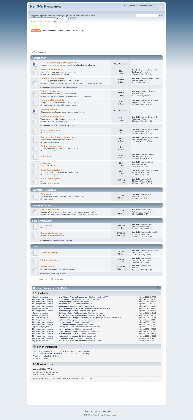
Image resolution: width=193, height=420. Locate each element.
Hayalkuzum (59, 83)
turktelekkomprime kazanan (70, 331)
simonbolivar (54, 121)
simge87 (51, 133)
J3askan (89, 83)
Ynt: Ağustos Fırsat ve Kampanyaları (73, 297)
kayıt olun (68, 16)
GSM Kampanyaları (50, 130)
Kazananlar (46, 225)
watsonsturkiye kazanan (68, 311)
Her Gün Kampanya (45, 6)
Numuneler (46, 156)
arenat (42, 374)
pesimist (36, 374)
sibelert (67, 83)
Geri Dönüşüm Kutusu (59, 274)
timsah (52, 83)
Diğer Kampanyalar (50, 170)
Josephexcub (50, 374)
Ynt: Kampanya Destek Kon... (143, 212)
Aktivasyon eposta (79, 16)
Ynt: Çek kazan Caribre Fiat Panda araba (75, 308)
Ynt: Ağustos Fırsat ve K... (141, 119)
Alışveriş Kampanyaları (52, 117)
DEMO (149, 194)
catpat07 (82, 83)
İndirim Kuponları (49, 109)
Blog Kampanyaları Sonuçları (61, 240)
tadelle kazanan (65, 322)
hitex (149, 266)
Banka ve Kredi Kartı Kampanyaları (58, 137)
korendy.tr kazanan (66, 329)
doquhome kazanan (67, 324)
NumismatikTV (152, 70)
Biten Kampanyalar (50, 179)
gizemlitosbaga (98, 83)
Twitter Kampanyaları (51, 91)
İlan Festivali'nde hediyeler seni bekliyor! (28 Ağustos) (80, 318)
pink (51, 96)
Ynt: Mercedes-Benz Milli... (142, 81)
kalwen (150, 210)
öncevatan (99, 313)
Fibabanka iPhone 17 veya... (142, 181)
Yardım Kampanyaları (51, 146)
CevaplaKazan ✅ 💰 (140, 196)
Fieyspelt (86, 351)
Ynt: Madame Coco (139, 94)
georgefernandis (153, 79)
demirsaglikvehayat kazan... (142, 234)
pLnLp (88, 214)
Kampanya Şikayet (49, 252)
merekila (150, 154)
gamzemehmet (55, 74)
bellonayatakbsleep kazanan (70, 320)
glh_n (60, 269)
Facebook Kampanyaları (52, 78)
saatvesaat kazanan (66, 304)
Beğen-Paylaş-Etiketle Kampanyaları (64, 87)
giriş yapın (56, 16)
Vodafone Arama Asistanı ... (142, 131)
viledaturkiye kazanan (67, 306)
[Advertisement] (96, 41)
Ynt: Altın (135, 268)
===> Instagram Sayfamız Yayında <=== (60, 62)
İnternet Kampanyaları (51, 70)
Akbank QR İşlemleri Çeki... (142, 140)
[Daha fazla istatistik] (41, 359)
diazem (150, 162)
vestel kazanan (65, 301)
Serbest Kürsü (47, 266)
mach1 (149, 224)
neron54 (51, 228)
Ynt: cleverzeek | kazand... (142, 227)
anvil (149, 179)
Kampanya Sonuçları (51, 233)
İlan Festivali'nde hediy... (141, 72)
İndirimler (45, 163)
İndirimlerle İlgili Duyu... (140, 164)
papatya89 (65, 74)
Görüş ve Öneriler (49, 260)
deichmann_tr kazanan (68, 338)
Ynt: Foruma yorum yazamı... (143, 260)
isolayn (61, 235)
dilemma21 (63, 121)
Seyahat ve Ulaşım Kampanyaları (63, 125)
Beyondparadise (56, 214)
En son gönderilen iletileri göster (46, 356)
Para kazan (46, 194)
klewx (99, 327)
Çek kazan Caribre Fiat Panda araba (73, 313)
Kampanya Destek (49, 209)
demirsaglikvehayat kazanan (70, 299)
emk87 (61, 105)
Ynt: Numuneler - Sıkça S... (142, 157)
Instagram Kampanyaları (52, 100)
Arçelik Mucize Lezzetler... (141, 102)
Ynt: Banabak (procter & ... (142, 252)
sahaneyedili (152, 232)
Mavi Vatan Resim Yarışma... (142, 172)
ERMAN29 (151, 92)
